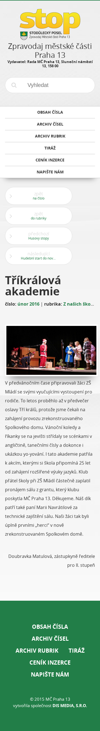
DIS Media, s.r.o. (69, 705)
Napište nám (50, 674)
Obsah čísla (50, 626)
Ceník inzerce (50, 662)
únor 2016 (28, 304)
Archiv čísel (50, 638)
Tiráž (77, 650)
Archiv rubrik (37, 650)
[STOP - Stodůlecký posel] (50, 38)
